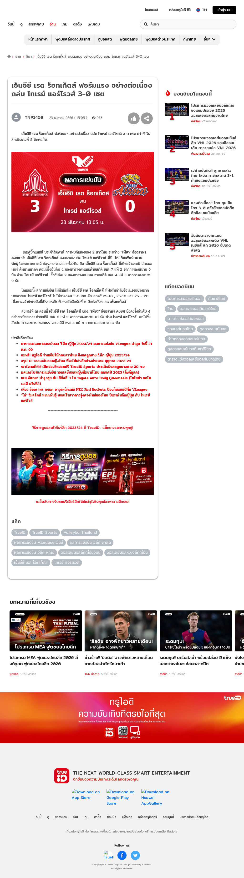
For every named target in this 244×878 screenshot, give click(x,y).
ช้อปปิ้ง (111, 816)
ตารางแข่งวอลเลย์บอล (186, 319)
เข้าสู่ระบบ (224, 10)
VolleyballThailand (80, 532)
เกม (64, 24)
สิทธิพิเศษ (36, 24)
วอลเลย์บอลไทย (180, 329)
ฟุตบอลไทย (129, 39)
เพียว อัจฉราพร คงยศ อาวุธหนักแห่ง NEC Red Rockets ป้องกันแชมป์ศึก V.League (84, 389)
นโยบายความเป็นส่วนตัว (128, 831)
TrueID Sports (44, 532)
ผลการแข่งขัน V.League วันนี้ (38, 542)
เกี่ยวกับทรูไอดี (75, 831)
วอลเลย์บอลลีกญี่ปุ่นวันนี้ (81, 552)
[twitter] (135, 855)
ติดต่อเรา (172, 831)
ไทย (170, 309)
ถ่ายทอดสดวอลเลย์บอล (186, 339)
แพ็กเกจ (127, 816)
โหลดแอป (151, 9)
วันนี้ (11, 24)
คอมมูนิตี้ (168, 816)
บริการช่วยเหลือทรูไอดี (194, 816)
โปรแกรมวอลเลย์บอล (185, 299)
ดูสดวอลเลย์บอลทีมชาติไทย (189, 349)
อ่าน (53, 24)
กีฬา (29, 56)
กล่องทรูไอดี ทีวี (180, 9)
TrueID (22, 10)
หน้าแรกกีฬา (38, 39)
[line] (108, 855)
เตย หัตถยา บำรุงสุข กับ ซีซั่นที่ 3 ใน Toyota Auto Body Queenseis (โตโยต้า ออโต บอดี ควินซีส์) (86, 381)
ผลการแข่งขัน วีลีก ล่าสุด (90, 542)
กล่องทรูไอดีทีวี (147, 816)
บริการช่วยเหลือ (155, 831)
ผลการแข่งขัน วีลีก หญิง (34, 552)
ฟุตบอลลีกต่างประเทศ (73, 39)
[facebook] (122, 855)
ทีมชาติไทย (216, 299)
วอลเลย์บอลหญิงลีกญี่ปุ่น (127, 552)
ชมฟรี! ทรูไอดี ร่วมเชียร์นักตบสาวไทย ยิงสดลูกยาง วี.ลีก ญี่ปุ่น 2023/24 (75, 355)
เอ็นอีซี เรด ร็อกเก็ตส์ (31, 562)
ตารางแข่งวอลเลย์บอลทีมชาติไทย (194, 359)
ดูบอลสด (105, 39)
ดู (21, 24)
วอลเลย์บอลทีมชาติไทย (198, 309)
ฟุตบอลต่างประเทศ (160, 39)
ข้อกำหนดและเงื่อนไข (98, 831)
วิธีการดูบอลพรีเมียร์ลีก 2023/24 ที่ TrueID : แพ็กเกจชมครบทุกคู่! (82, 428)
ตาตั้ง (77, 24)
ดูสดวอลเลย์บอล (213, 329)
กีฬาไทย (189, 39)
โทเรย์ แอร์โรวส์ (66, 562)
